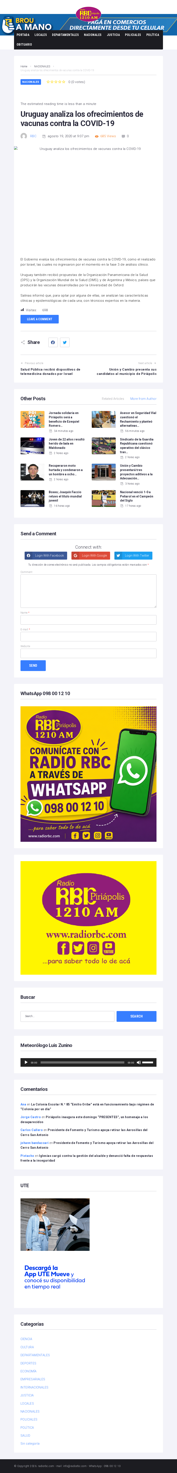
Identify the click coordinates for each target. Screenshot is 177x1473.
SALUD (25, 1435)
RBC (33, 136)
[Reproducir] (26, 1062)
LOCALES (41, 35)
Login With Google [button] (94, 555)
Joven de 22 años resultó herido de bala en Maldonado (67, 443)
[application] (88, 1062)
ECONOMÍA (29, 1371)
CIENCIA (26, 1339)
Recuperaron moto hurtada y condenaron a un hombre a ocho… (66, 470)
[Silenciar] (139, 1062)
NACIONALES (93, 35)
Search (136, 1016)
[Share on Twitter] (65, 342)
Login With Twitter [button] (136, 555)
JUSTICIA (113, 35)
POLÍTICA (152, 35)
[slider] (148, 1062)
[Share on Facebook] (53, 342)
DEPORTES (28, 1363)
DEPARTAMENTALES (65, 35)
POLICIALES (133, 35)
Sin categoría (30, 1443)
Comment (26, 572)
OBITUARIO (24, 44)
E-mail (25, 629)
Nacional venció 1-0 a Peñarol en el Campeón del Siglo (136, 496)
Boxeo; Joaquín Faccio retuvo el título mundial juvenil (65, 496)
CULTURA (27, 1347)
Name (25, 612)
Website (25, 646)
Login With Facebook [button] (49, 555)
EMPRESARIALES (33, 1379)
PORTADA (23, 35)
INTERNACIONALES (35, 1387)
